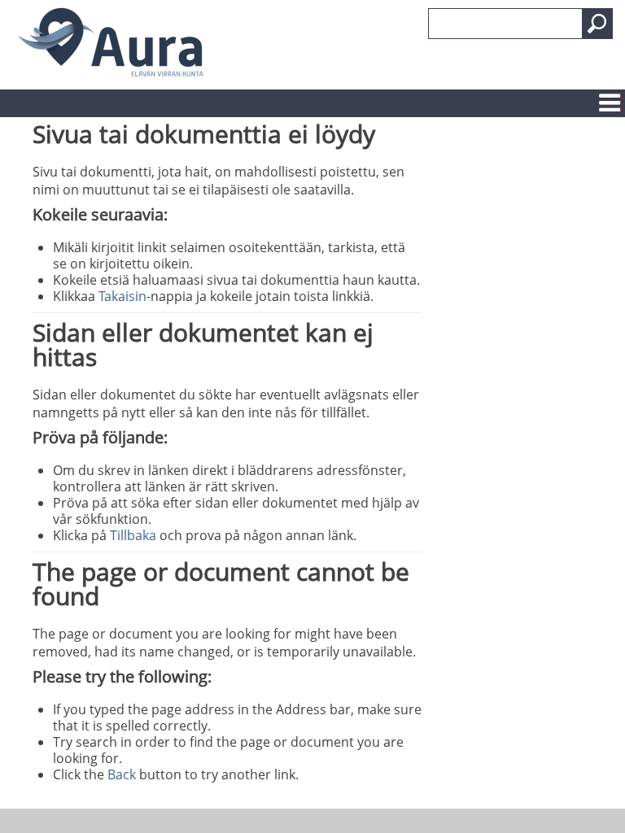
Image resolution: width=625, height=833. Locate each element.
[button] (597, 23)
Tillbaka (133, 535)
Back (121, 774)
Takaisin (122, 296)
